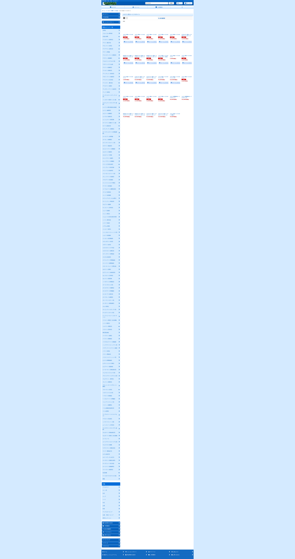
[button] (182, 7)
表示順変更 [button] (162, 18)
